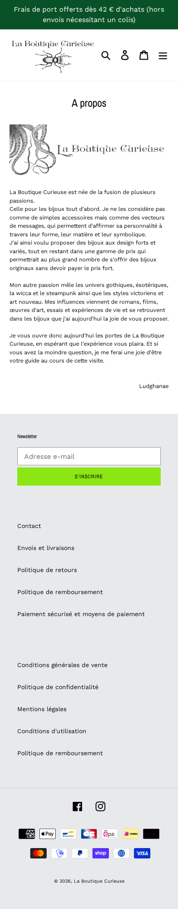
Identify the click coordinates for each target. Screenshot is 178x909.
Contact (29, 525)
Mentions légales (42, 709)
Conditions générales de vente (62, 664)
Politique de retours (47, 569)
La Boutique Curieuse (99, 881)
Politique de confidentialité (58, 686)
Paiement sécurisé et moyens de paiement (81, 613)
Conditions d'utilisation (51, 731)
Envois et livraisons (45, 547)
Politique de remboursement (60, 591)
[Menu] (162, 55)
